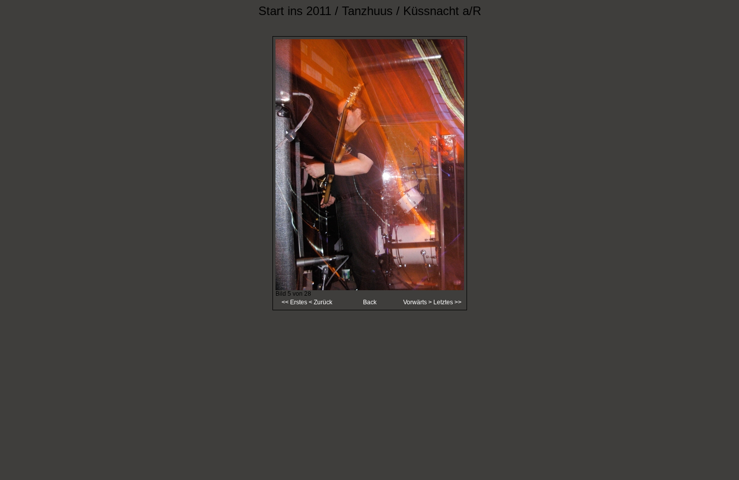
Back (370, 302)
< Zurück (319, 302)
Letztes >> (447, 302)
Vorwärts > (418, 302)
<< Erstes (294, 302)
